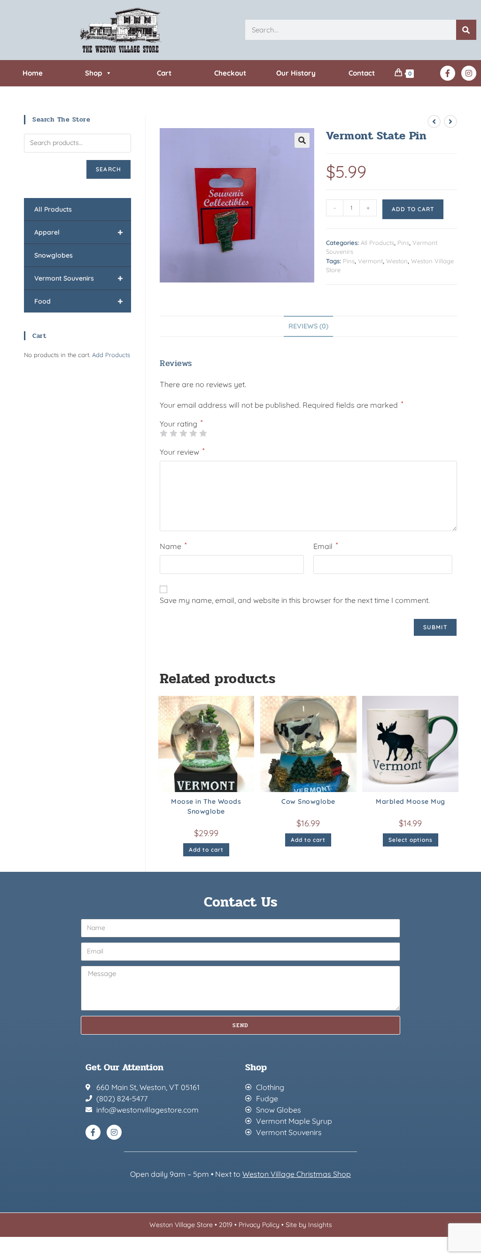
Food (78, 301)
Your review (182, 451)
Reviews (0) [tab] (308, 326)
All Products (377, 242)
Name (173, 546)
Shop (93, 73)
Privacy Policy (259, 1224)
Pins (403, 242)
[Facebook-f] (447, 73)
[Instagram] (468, 73)
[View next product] (450, 121)
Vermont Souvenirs (78, 278)
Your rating (181, 423)
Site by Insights (309, 1224)
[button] (302, 140)
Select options (410, 839)
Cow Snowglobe (308, 801)
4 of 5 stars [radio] (193, 433)
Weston (397, 261)
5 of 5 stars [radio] (203, 433)
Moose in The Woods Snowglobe (206, 806)
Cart (164, 73)
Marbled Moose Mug (410, 801)
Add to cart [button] (206, 849)
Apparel (78, 232)
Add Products (111, 354)
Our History (296, 73)
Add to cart (413, 209)
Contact (362, 73)
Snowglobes (53, 255)
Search (108, 169)
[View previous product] (434, 121)
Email (325, 546)
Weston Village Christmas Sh (291, 1174)
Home (33, 73)
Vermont (370, 261)
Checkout (230, 73)
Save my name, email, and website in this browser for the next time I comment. (295, 600)
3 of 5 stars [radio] (183, 433)
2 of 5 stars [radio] (173, 433)
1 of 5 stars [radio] (163, 433)
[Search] (466, 30)
